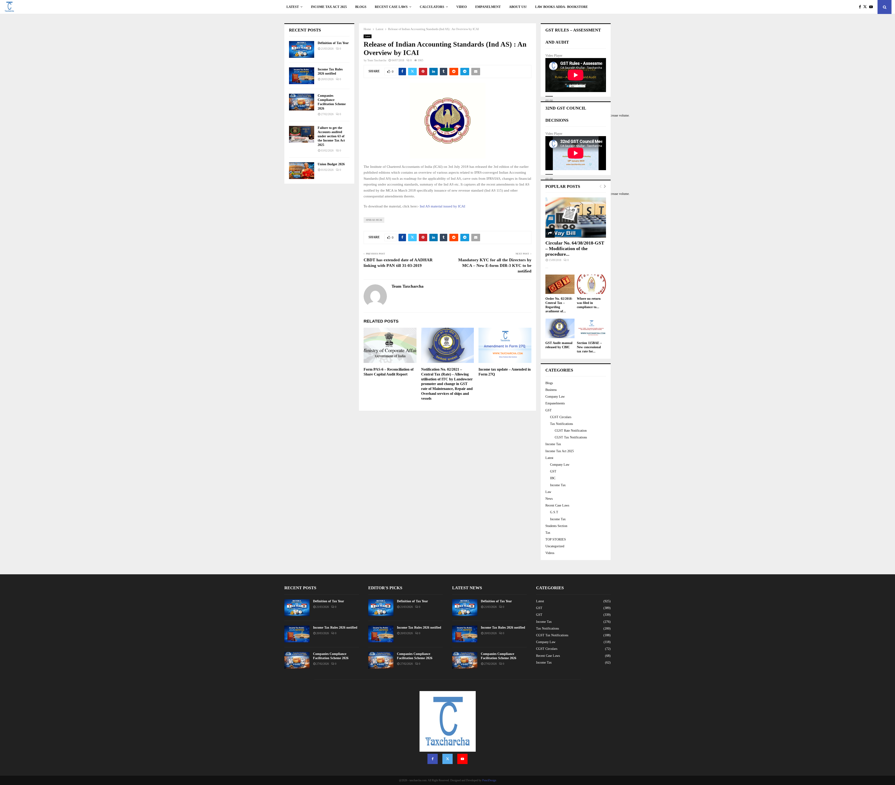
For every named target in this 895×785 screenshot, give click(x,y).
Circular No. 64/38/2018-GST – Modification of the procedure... (574, 248)
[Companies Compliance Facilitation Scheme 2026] (301, 102)
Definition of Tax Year (333, 43)
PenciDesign (489, 780)
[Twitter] (866, 7)
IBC (552, 478)
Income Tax (553, 444)
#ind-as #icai (374, 220)
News (549, 498)
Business (551, 390)
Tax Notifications (561, 424)
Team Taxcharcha (376, 60)
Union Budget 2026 (331, 164)
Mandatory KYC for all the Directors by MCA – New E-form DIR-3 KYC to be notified (494, 265)
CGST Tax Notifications (571, 437)
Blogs (360, 7)
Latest (292, 7)
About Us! (518, 7)
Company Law (555, 396)
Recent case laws (391, 7)
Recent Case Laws (557, 505)
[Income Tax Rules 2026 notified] (301, 75)
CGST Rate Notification (571, 430)
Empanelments (555, 403)
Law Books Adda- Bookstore (561, 7)
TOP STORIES (555, 539)
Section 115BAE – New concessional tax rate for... (589, 347)
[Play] (549, 174)
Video (461, 7)
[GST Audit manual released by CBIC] (560, 328)
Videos (549, 553)
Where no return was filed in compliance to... (589, 303)
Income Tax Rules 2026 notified (335, 627)
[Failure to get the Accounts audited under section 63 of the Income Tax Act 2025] (301, 134)
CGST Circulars (560, 417)
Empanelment (488, 7)
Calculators (432, 7)
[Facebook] (861, 7)
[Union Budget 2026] (301, 170)
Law (548, 492)
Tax (547, 532)
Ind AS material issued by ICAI (442, 206)
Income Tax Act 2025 (329, 7)
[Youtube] (872, 7)
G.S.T (554, 512)
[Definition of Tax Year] (301, 49)
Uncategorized (554, 546)
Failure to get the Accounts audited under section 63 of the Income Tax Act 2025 (331, 136)
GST (548, 410)
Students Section (556, 526)
